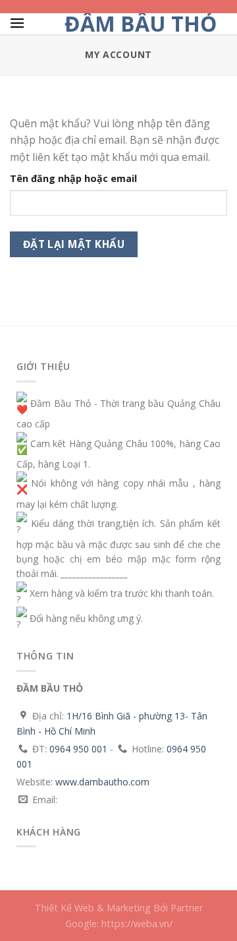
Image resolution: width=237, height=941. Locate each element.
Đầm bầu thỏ (141, 23)
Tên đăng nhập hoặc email (73, 178)
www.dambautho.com (102, 781)
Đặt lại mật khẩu (73, 244)
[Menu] (17, 22)
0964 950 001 (78, 749)
